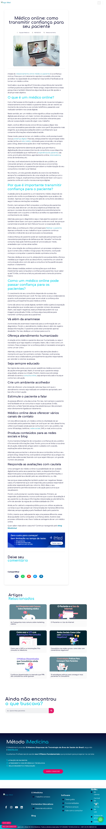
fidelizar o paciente (54, 228)
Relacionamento (51, 32)
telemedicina (55, 155)
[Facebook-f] (6, 807)
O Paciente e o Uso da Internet (62, 622)
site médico (26, 141)
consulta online (30, 376)
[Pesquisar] (51, 710)
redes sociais (35, 428)
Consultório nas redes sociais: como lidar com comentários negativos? (68, 649)
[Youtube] (16, 807)
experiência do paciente (48, 153)
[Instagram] (11, 807)
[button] (99, 3)
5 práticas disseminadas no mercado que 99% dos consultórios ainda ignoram (27, 675)
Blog (33, 816)
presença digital (20, 139)
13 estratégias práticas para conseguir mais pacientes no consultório (67, 675)
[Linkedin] (21, 807)
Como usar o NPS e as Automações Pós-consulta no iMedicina (26, 649)
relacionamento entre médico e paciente (33, 74)
